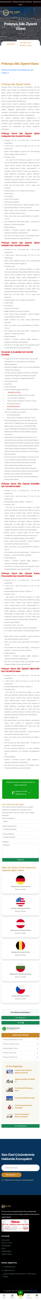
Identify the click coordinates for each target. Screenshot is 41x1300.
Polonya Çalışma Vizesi (11, 1044)
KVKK (3, 1248)
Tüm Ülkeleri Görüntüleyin (20, 1012)
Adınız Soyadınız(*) (8, 818)
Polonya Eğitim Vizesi (10, 1048)
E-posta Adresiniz (8, 834)
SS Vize (18, 1291)
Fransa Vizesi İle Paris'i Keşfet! (25, 1098)
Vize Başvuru (20, 1017)
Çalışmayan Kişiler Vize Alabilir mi (25, 1080)
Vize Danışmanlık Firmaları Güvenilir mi (23, 1107)
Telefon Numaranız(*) (9, 826)
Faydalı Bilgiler (5, 1245)
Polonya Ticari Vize (9, 1053)
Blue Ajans (34, 1291)
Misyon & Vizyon (6, 1243)
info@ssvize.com (9, 1270)
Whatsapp (28, 1298)
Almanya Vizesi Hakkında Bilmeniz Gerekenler (23, 1072)
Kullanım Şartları (6, 1254)
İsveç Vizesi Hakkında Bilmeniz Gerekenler (22, 1115)
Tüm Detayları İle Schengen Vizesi (24, 1089)
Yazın (36, 1298)
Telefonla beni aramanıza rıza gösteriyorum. (19, 1180)
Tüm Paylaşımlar (20, 1126)
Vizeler (4, 1298)
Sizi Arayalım (10, 1175)
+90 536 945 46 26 (9, 1267)
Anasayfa (11, 44)
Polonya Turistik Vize (10, 1057)
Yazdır (19, 1022)
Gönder (20, 860)
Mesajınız (5, 842)
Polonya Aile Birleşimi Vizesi (13, 1039)
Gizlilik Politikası (6, 1251)
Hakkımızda (5, 1240)
